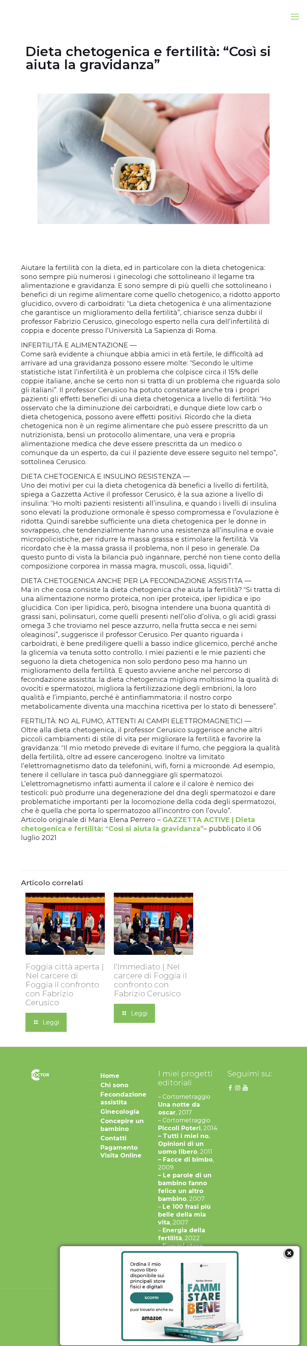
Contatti (113, 1138)
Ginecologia (119, 1111)
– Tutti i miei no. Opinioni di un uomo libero (184, 1143)
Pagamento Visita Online (121, 1151)
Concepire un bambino (122, 1124)
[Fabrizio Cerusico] (30, 17)
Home (109, 1075)
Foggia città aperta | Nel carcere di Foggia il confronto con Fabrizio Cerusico (64, 984)
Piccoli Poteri (179, 1128)
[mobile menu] (295, 16)
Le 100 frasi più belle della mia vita (184, 1214)
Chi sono (114, 1085)
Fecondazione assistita (123, 1098)
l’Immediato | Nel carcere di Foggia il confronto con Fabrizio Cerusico (150, 980)
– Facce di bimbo (185, 1159)
